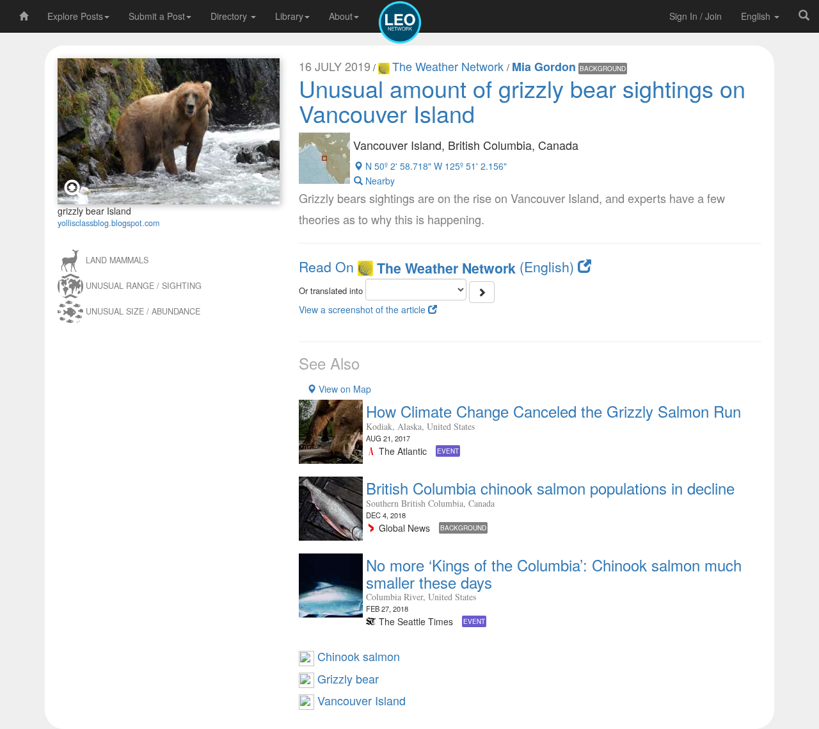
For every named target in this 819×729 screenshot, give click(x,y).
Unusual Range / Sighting (144, 285)
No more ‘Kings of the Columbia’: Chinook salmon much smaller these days (554, 573)
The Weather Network (449, 66)
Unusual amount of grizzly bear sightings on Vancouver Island (522, 101)
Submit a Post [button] (157, 16)
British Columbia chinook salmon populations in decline (550, 488)
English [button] (757, 16)
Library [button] (289, 16)
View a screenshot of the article (363, 309)
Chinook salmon (357, 656)
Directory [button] (230, 16)
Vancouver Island (360, 700)
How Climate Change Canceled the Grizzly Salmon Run (553, 411)
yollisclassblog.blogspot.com (108, 223)
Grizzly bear (346, 678)
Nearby (379, 180)
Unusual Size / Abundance (143, 311)
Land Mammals (117, 260)
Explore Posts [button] (75, 16)
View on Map (343, 388)
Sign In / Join (695, 16)
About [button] (341, 16)
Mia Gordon (544, 66)
